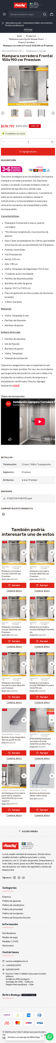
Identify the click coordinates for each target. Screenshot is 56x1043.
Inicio (19, 36)
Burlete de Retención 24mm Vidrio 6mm (40, 794)
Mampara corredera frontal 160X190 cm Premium (11, 629)
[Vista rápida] (23, 552)
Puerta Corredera (26, 42)
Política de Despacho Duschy (16, 917)
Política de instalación (12, 913)
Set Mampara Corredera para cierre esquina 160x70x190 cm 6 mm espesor (13, 797)
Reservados (8, 945)
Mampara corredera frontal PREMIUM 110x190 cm (42, 629)
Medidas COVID (10, 941)
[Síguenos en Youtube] (23, 877)
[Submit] (44, 14)
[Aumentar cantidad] (52, 142)
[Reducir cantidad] (3, 142)
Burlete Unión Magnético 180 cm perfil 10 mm (14, 738)
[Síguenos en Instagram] (14, 877)
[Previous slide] (3, 113)
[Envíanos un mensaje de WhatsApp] (50, 1037)
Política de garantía (11, 901)
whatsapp (28, 29)
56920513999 (12, 969)
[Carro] (51, 14)
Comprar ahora (14, 590)
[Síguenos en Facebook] (19, 877)
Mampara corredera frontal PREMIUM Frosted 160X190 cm (42, 685)
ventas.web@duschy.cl (17, 961)
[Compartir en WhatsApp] (3, 514)
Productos (31, 36)
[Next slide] (52, 113)
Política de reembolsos (13, 905)
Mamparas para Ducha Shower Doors (26, 39)
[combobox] (28, 14)
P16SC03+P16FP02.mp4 (19, 498)
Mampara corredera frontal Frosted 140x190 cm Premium (13, 685)
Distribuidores (9, 933)
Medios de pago (10, 937)
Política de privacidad (12, 909)
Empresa (6, 896)
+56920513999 (13, 965)
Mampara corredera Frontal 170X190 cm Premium (11, 573)
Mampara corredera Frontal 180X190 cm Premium (39, 573)
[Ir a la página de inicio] (28, 5)
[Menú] (4, 14)
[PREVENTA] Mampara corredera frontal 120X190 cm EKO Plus (40, 741)
